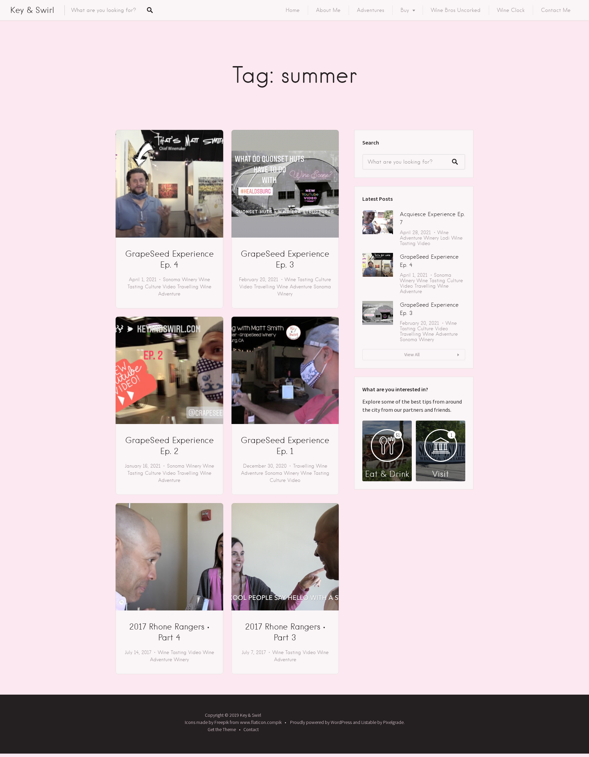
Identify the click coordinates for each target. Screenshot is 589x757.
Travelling (187, 286)
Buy (405, 10)
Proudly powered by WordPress (321, 722)
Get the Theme (222, 729)
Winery (189, 279)
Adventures (370, 10)
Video (169, 286)
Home (293, 10)
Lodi (445, 238)
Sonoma (171, 279)
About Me (328, 10)
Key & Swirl (32, 10)
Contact (251, 729)
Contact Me (556, 10)
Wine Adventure (294, 286)
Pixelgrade (393, 722)
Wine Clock (511, 10)
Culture (153, 286)
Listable (368, 722)
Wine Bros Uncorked (456, 10)
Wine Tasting (299, 279)
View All (412, 354)
